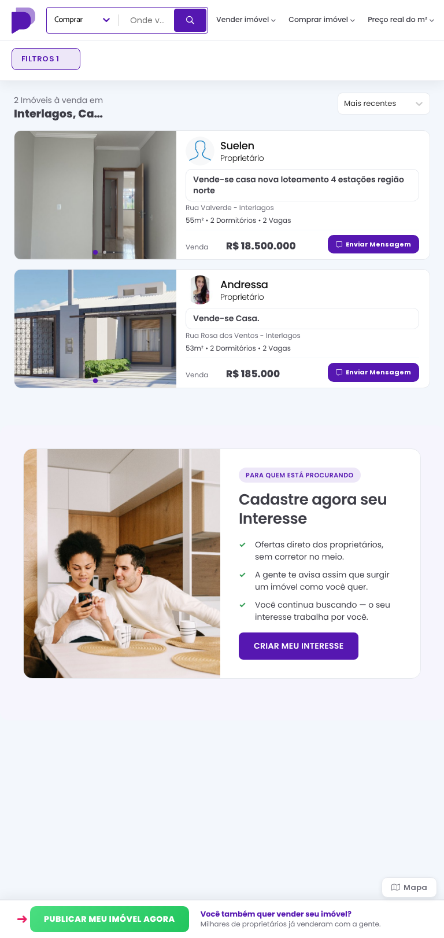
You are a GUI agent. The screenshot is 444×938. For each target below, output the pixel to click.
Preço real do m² (397, 20)
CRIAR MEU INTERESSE (298, 646)
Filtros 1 (40, 58)
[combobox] (147, 20)
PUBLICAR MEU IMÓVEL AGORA (109, 919)
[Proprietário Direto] (25, 20)
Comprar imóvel (318, 20)
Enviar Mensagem (378, 244)
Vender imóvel (242, 20)
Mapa (415, 887)
